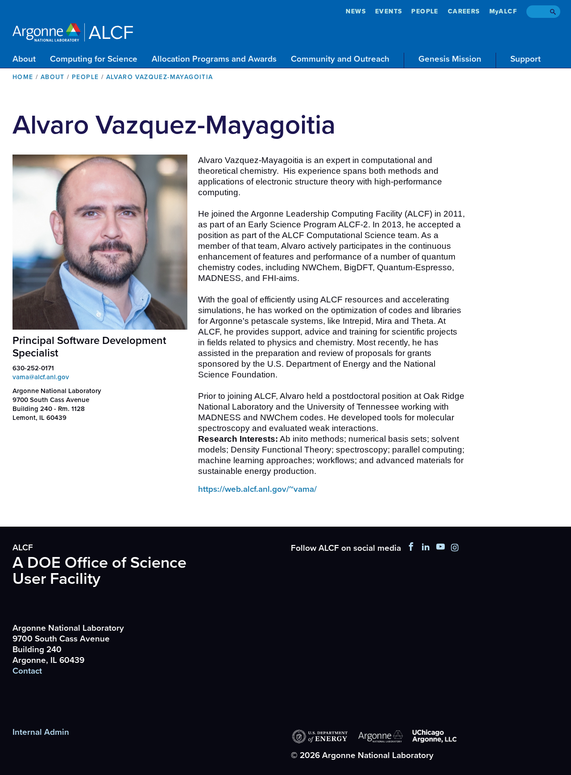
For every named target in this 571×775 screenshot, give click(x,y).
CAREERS (464, 11)
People (424, 11)
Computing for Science (93, 59)
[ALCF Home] (72, 31)
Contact (27, 671)
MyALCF (503, 11)
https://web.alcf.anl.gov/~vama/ (257, 489)
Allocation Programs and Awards (214, 59)
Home (22, 77)
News (356, 11)
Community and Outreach (340, 59)
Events (388, 11)
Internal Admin (40, 732)
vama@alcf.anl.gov (40, 377)
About (24, 59)
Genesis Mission (449, 59)
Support (525, 59)
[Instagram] (455, 548)
